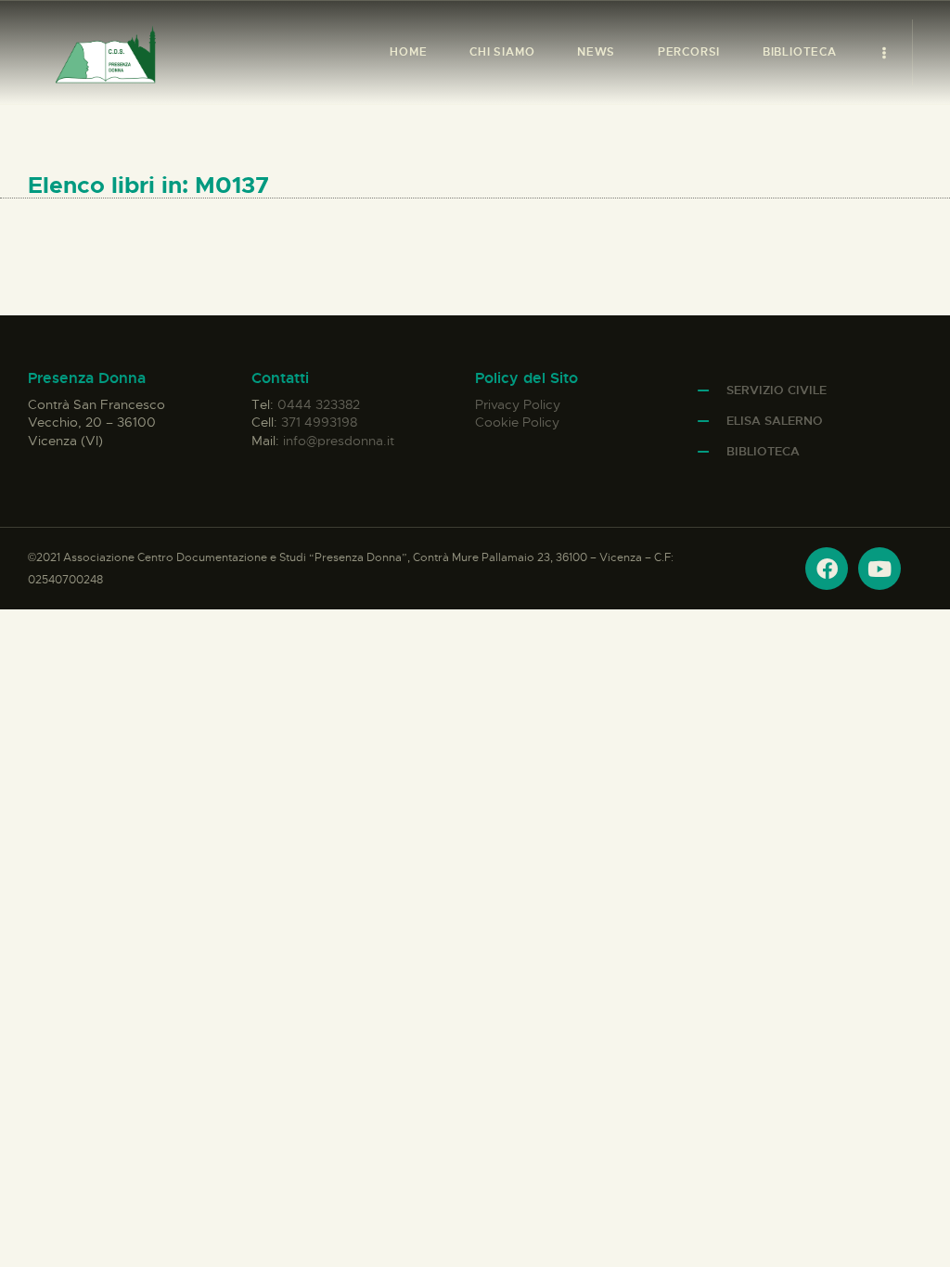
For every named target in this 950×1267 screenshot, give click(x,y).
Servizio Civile (776, 390)
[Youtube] (879, 568)
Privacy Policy (517, 404)
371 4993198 (319, 422)
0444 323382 (318, 404)
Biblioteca (763, 451)
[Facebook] (826, 568)
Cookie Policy (517, 422)
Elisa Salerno (774, 421)
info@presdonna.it (338, 440)
